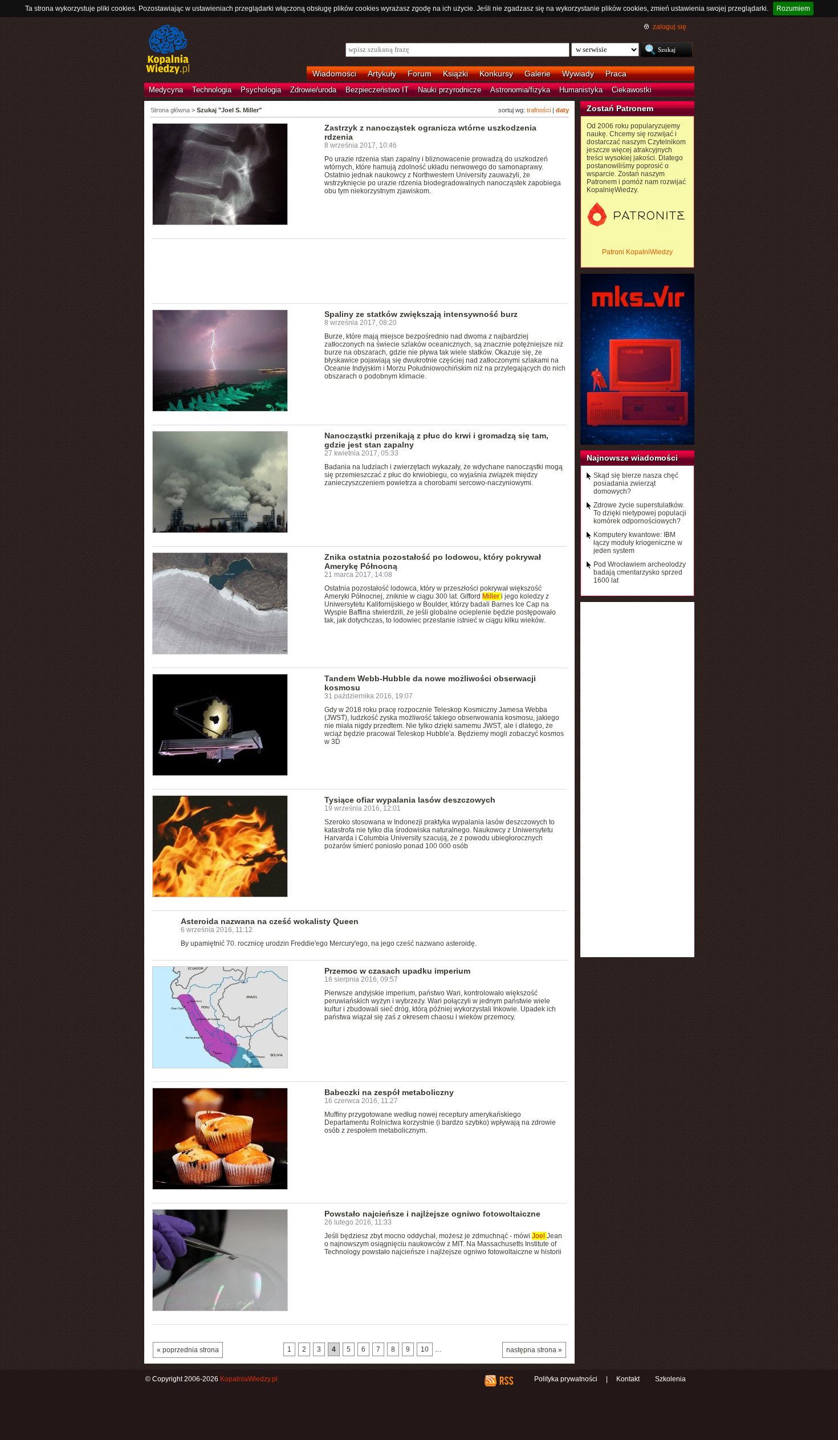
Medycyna (166, 90)
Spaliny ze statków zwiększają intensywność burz (421, 314)
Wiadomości (334, 73)
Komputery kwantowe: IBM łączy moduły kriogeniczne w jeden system (637, 543)
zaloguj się (669, 27)
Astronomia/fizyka (520, 90)
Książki (455, 73)
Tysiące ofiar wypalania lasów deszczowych (409, 799)
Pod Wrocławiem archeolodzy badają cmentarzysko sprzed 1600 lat (639, 572)
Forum (420, 73)
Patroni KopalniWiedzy (637, 252)
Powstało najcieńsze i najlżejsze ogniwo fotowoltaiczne (432, 1213)
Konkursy (496, 73)
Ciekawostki (632, 90)
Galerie (537, 73)
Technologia (211, 90)
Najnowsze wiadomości (632, 457)
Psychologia (261, 90)
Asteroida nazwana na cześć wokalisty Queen (270, 921)
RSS (506, 1380)
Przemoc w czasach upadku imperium (397, 970)
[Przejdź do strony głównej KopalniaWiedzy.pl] (168, 50)
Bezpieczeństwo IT (377, 90)
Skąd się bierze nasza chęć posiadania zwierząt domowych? (635, 483)
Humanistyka (581, 90)
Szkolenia (670, 1379)
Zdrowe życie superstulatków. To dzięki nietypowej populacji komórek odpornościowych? (639, 513)
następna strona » (534, 1350)
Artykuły (382, 73)
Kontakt (628, 1379)
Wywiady (578, 73)
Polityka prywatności (565, 1379)
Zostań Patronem (620, 108)
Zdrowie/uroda (313, 90)
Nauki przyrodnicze (449, 90)
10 (425, 1349)
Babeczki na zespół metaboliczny (389, 1092)
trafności (539, 110)
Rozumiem (793, 9)
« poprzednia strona (188, 1350)
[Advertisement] (359, 270)
